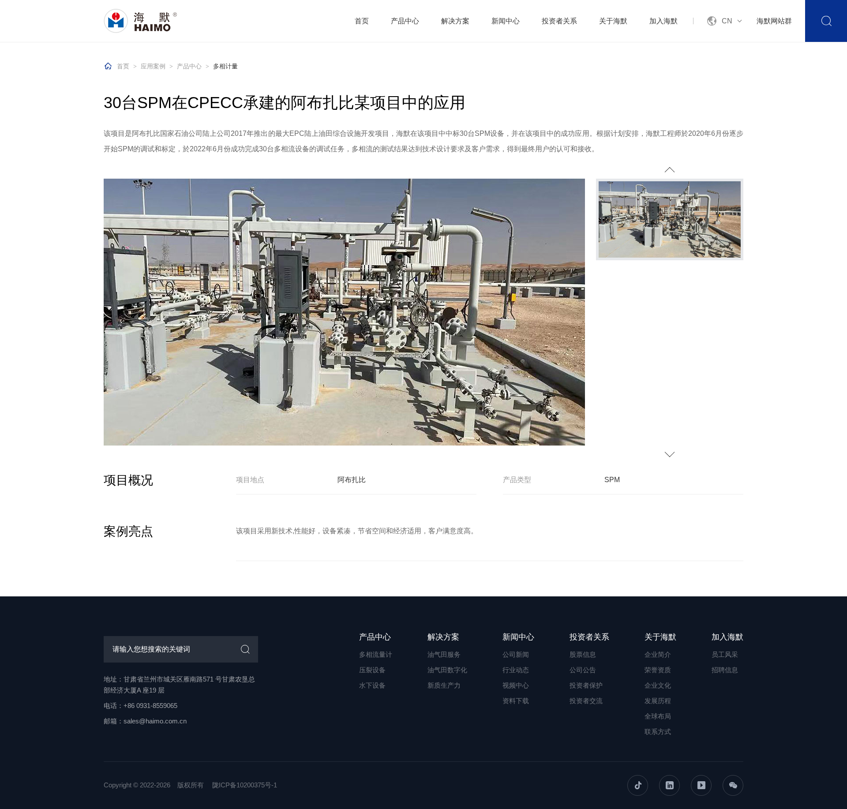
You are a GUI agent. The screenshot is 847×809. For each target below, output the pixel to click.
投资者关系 (559, 21)
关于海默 (613, 21)
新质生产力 (444, 685)
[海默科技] (141, 21)
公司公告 (583, 670)
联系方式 (658, 731)
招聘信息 (725, 670)
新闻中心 (505, 21)
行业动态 (515, 670)
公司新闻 (515, 654)
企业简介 (658, 654)
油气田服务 (444, 654)
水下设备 (372, 685)
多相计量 (225, 66)
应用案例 (153, 66)
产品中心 (405, 21)
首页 (362, 21)
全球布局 (658, 716)
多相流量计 (375, 654)
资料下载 (515, 700)
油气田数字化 (447, 670)
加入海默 (663, 21)
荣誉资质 (658, 670)
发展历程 (658, 700)
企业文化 (658, 685)
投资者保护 (586, 685)
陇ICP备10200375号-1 (244, 785)
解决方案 (455, 21)
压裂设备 (372, 670)
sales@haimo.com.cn (155, 721)
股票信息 (583, 654)
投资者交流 (586, 700)
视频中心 (515, 685)
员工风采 (725, 654)
